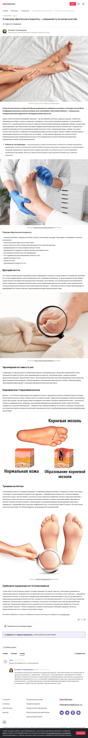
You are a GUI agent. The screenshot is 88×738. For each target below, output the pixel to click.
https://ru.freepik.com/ (43, 579)
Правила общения (33, 704)
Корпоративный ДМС (34, 717)
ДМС (73, 4)
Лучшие (14, 653)
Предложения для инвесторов (37, 712)
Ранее (22, 653)
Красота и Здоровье (13, 24)
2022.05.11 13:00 (19, 660)
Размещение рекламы (34, 699)
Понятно (80, 733)
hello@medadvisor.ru (71, 704)
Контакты (6, 704)
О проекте (6, 699)
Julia (36, 669)
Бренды (5, 712)
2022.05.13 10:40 (45, 669)
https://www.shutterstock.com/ (43, 227)
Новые (5, 653)
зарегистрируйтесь (25, 635)
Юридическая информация (36, 708)
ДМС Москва (7, 708)
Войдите (10, 635)
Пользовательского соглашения (58, 733)
